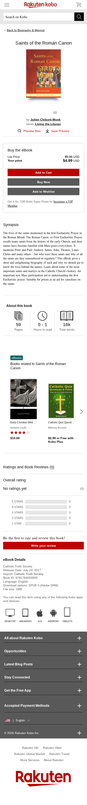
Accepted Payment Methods (26, 705)
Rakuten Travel (59, 754)
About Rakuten (54, 760)
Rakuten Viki (30, 747)
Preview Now (32, 131)
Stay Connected (17, 677)
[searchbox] (43, 16)
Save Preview (60, 131)
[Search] (79, 16)
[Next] (81, 411)
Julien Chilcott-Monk (45, 119)
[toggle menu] (6, 4)
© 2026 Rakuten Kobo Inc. (21, 733)
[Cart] (78, 4)
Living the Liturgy (48, 124)
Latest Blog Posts (18, 664)
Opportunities (15, 651)
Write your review (43, 545)
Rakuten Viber (52, 747)
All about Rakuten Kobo (23, 638)
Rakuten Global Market (29, 754)
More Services (29, 760)
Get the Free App (17, 690)
